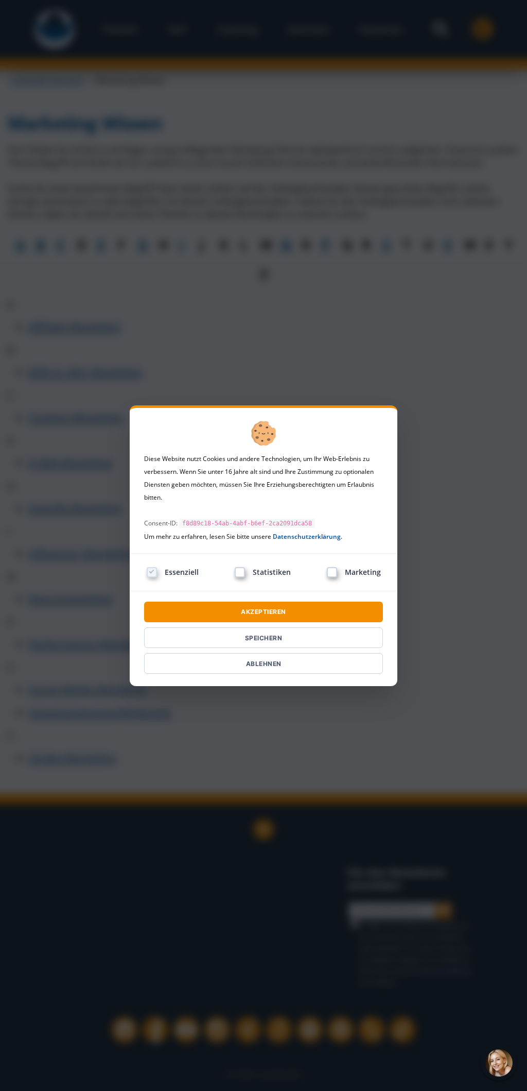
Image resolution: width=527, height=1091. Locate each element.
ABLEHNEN (264, 664)
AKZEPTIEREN (263, 612)
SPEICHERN (264, 638)
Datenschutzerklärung (307, 536)
